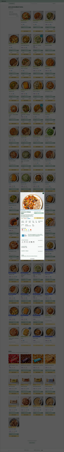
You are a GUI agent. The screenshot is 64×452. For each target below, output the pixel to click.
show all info (39, 240)
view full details (32, 258)
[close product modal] (43, 192)
